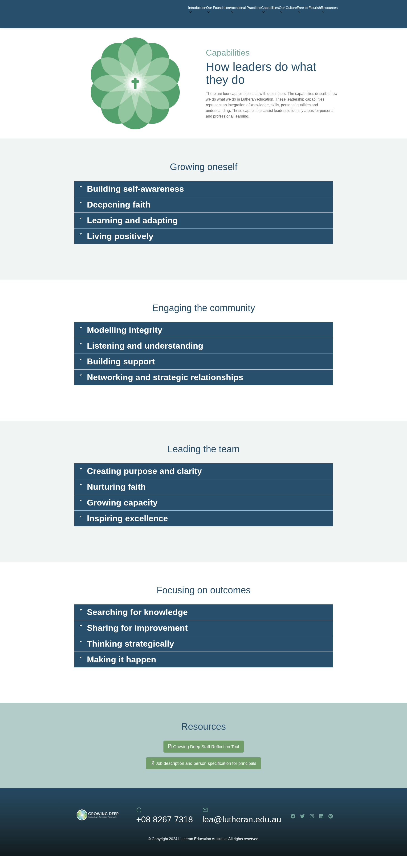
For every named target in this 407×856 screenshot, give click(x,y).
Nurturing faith (116, 487)
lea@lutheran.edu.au (241, 819)
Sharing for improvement (137, 628)
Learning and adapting (132, 220)
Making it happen (121, 659)
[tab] (203, 189)
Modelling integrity (124, 330)
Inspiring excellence (127, 518)
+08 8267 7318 (164, 819)
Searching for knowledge (137, 612)
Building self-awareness (135, 189)
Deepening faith (119, 204)
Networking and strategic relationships (165, 377)
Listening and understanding (145, 346)
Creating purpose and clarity (144, 471)
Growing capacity (122, 502)
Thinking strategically (130, 643)
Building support (121, 361)
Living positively (120, 236)
